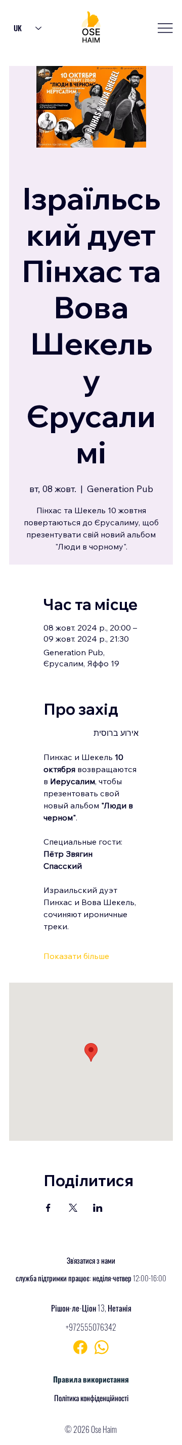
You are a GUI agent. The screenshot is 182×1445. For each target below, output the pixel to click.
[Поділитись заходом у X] (73, 1208)
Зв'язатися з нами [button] (91, 1260)
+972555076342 (91, 1327)
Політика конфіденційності (91, 1397)
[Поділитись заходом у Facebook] (48, 1208)
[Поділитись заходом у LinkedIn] (98, 1208)
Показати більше (76, 956)
